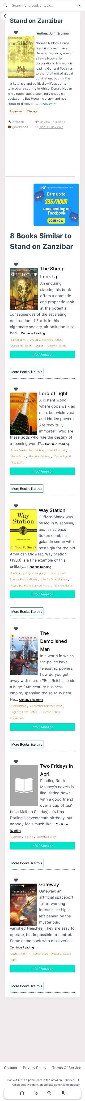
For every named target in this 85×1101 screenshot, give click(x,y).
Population (16, 111)
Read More (46, 104)
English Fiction (19, 953)
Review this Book (52, 122)
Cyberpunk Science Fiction (46, 339)
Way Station (52, 510)
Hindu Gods (18, 456)
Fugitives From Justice (24, 712)
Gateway (49, 884)
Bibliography (18, 339)
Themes (32, 111)
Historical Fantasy (40, 456)
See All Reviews (51, 127)
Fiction (29, 836)
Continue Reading (33, 333)
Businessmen (18, 706)
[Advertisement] (56, 151)
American (16, 573)
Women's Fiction (46, 836)
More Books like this (26, 372)
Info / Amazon (42, 354)
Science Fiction (56, 345)
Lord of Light (53, 393)
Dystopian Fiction (21, 345)
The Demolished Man (53, 641)
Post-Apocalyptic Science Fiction (30, 585)
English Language (36, 573)
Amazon (17, 122)
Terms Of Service (66, 1068)
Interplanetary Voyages (45, 953)
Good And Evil (56, 450)
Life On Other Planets (54, 579)
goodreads (19, 127)
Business (16, 836)
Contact (10, 1068)
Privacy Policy (34, 1068)
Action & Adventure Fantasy (27, 450)
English (39, 345)
